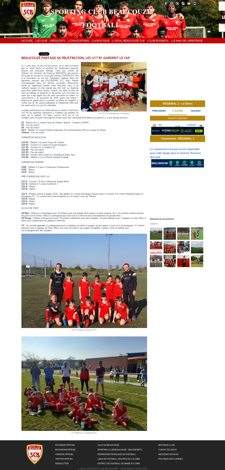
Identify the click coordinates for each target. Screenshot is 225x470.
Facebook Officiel (65, 445)
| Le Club (41, 40)
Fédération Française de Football (117, 454)
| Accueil (27, 40)
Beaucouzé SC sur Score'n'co (162, 219)
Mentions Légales (168, 454)
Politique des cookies (170, 459)
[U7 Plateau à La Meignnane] (84, 337)
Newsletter (62, 463)
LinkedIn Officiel (64, 454)
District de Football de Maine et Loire (119, 463)
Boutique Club (166, 445)
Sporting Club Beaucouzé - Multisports (120, 450)
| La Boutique (101, 40)
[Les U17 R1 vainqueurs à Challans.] (114, 63)
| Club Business (158, 40)
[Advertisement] (177, 75)
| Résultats (57, 40)
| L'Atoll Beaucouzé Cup (128, 40)
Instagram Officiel (65, 450)
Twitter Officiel (64, 459)
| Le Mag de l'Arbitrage (187, 40)
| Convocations (78, 40)
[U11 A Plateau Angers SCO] (84, 235)
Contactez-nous (167, 450)
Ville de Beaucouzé (108, 445)
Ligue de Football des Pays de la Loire (119, 459)
